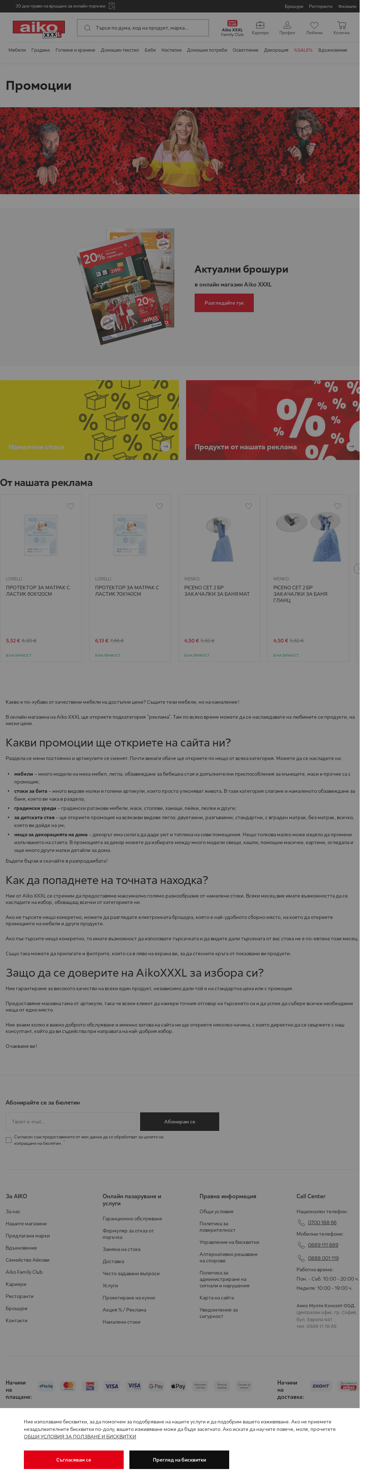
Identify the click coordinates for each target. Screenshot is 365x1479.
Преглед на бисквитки (179, 1460)
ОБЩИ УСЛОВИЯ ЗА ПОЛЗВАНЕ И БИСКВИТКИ (80, 1436)
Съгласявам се (73, 1460)
